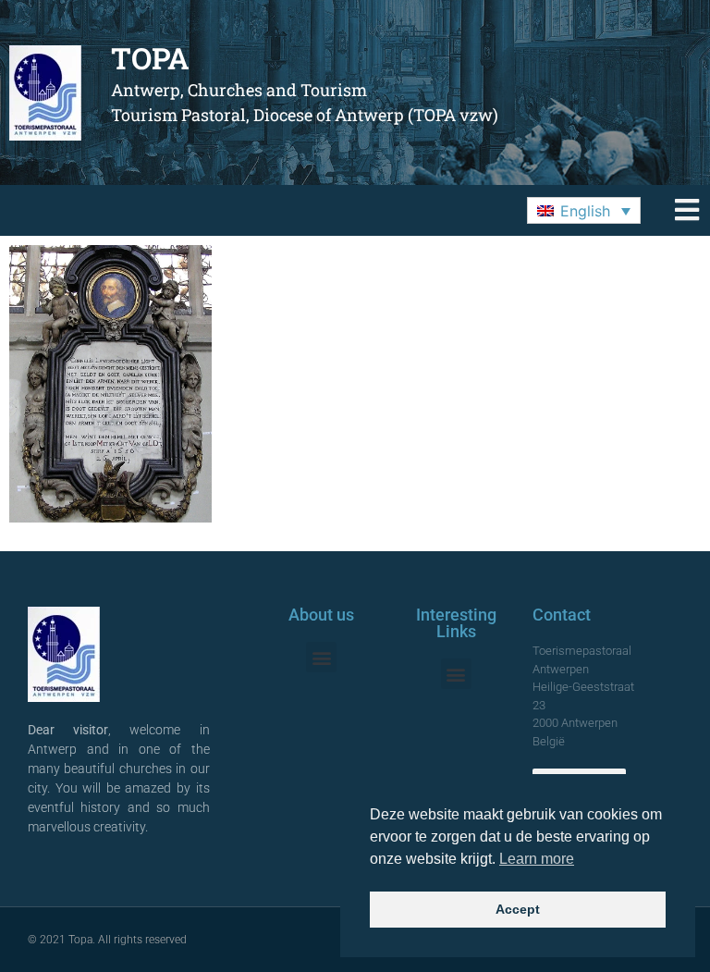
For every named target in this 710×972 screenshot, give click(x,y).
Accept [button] (518, 909)
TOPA (150, 58)
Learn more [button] (536, 859)
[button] (584, 211)
